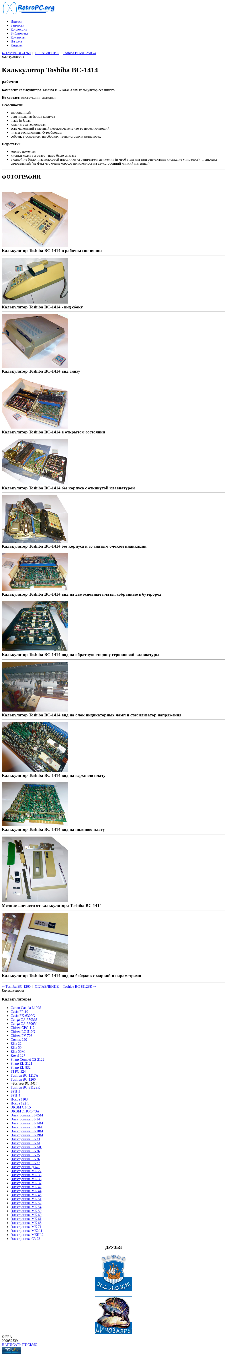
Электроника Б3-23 (25, 1139)
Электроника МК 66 (26, 1223)
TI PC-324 (18, 1071)
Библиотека (19, 33)
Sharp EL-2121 (21, 1063)
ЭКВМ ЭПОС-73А (25, 1111)
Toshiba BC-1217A (24, 1075)
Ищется (16, 21)
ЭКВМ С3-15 (21, 1107)
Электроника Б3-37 (25, 1163)
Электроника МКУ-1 (26, 1231)
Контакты (18, 37)
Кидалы (17, 45)
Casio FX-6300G (23, 1016)
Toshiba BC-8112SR (25, 1087)
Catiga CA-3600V (24, 1024)
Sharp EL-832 (21, 1067)
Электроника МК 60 (26, 1215)
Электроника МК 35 (26, 1179)
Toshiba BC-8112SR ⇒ (79, 53)
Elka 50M (18, 1051)
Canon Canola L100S (26, 1008)
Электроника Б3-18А (27, 1127)
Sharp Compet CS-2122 (27, 1059)
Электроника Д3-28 (25, 1167)
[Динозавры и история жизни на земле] (113, 1333)
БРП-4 (15, 1095)
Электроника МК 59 (26, 1211)
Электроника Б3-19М (27, 1135)
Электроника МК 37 (26, 1183)
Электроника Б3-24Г (26, 1147)
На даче (16, 41)
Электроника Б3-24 (25, 1143)
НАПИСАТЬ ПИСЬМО (19, 1345)
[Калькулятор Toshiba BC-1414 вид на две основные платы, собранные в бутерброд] (35, 589)
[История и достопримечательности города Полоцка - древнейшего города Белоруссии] (113, 1290)
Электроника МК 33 (26, 1175)
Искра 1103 (19, 1099)
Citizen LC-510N (23, 1031)
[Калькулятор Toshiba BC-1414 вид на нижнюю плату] (35, 824)
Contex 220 (19, 1039)
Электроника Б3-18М (27, 1131)
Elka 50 (16, 1047)
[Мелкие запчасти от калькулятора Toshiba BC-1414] (35, 900)
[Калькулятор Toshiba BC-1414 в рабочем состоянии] (35, 245)
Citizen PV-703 (21, 1035)
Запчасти (17, 25)
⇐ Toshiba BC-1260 (16, 53)
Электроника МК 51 (26, 1199)
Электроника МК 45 (26, 1195)
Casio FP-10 (19, 1012)
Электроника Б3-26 (25, 1151)
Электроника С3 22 (25, 1239)
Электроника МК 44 (26, 1191)
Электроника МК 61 (26, 1219)
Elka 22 (16, 1043)
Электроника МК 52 (26, 1203)
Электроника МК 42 (26, 1187)
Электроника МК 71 (26, 1227)
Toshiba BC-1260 (23, 1079)
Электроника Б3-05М (27, 1115)
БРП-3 (15, 1091)
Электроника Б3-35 (25, 1155)
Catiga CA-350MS (24, 1020)
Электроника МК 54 (26, 1207)
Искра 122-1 (20, 1103)
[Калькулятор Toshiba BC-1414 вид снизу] (35, 366)
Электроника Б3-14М (27, 1123)
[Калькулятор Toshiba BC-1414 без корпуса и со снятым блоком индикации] (35, 541)
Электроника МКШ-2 (27, 1235)
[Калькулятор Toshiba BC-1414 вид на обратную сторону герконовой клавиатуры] (35, 649)
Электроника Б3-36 (25, 1159)
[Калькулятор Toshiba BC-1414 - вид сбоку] (35, 302)
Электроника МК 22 (26, 1171)
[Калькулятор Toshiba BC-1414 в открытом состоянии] (35, 427)
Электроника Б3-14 (25, 1119)
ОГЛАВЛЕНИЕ (47, 53)
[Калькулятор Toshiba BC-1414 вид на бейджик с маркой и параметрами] (35, 970)
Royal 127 (18, 1055)
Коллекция (19, 29)
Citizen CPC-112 (23, 1027)
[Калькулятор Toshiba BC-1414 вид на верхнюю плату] (35, 770)
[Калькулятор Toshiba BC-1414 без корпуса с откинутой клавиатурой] (35, 483)
